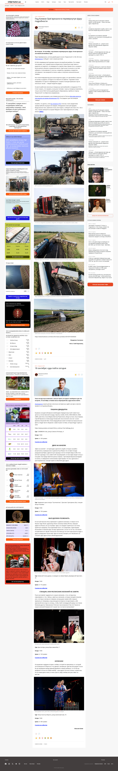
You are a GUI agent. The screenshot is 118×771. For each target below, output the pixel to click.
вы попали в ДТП (56, 104)
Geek (105, 763)
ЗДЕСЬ (41, 111)
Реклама (86, 2)
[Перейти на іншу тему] (109, 2)
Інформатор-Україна (99, 763)
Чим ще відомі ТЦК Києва (17, 163)
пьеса (45, 744)
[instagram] (9, 764)
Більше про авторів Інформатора (100, 215)
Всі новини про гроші (17, 257)
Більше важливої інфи (100, 284)
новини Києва (38, 359)
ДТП (45, 359)
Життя (42, 2)
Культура (54, 2)
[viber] (19, 764)
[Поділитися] (79, 27)
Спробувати (18, 399)
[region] (18, 294)
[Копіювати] (82, 27)
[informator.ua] (14, 2)
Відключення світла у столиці (62, 9)
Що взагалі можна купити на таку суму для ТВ (17, 218)
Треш (65, 2)
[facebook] (5, 764)
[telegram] (16, 764)
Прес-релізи (71, 2)
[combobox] (27, 291)
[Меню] (26, 2)
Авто (112, 763)
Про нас (25, 763)
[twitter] (12, 764)
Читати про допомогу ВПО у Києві (18, 194)
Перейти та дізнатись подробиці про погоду (17, 297)
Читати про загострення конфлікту (18, 130)
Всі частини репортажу (18, 581)
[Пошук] (112, 2)
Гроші (60, 2)
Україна (37, 2)
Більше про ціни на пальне (18, 458)
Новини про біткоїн (18, 539)
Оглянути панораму (18, 92)
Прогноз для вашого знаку (18, 325)
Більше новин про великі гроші (18, 501)
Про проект (79, 2)
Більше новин (100, 100)
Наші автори (32, 763)
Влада (48, 2)
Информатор (39, 59)
